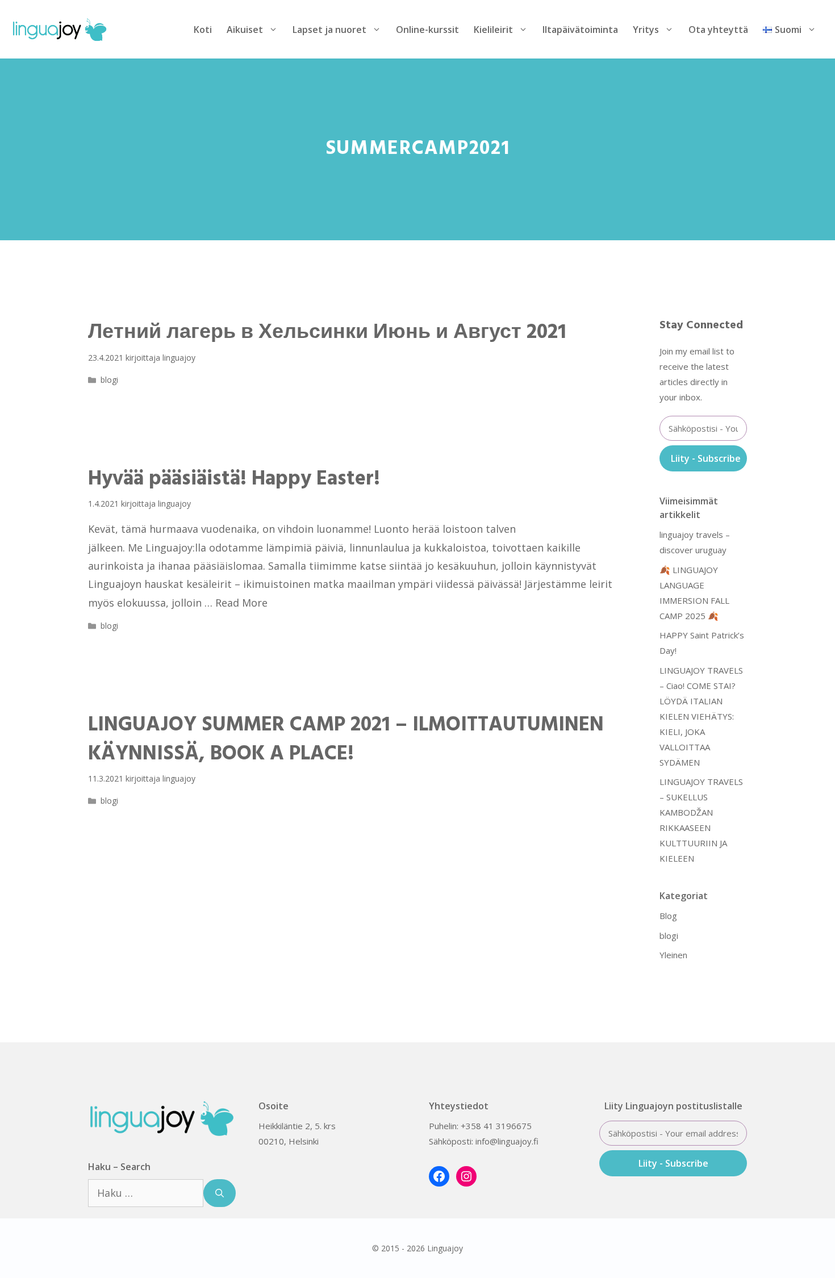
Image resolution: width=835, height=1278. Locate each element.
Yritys (646, 29)
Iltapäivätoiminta (580, 29)
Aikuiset (245, 29)
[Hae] (219, 1193)
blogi (109, 379)
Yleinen (673, 954)
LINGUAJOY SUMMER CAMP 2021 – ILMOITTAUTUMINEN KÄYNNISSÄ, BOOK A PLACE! (346, 739)
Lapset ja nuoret (329, 29)
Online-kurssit (427, 29)
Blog (668, 915)
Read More (241, 602)
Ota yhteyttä (718, 29)
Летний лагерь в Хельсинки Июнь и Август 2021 (327, 332)
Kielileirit (493, 29)
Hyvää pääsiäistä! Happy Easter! (234, 479)
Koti (203, 29)
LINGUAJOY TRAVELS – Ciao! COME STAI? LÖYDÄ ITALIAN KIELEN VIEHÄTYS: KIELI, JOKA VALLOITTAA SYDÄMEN (701, 716)
